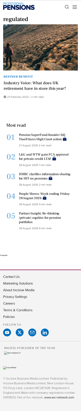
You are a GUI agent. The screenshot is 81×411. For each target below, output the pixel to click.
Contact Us (11, 276)
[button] (66, 7)
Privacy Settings (15, 296)
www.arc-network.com (59, 397)
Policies (9, 316)
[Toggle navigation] (73, 7)
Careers (9, 303)
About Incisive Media (18, 289)
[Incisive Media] (9, 367)
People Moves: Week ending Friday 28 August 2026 (44, 196)
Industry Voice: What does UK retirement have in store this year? (35, 85)
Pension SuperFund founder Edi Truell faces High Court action (42, 137)
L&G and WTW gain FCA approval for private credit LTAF (44, 156)
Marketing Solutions (18, 283)
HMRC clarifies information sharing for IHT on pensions (45, 176)
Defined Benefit (18, 76)
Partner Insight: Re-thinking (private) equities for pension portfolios (40, 217)
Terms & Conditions (17, 310)
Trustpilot (3, 255)
